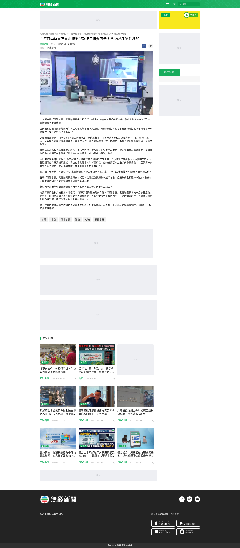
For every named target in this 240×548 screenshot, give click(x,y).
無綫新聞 (44, 34)
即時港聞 (60, 34)
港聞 (52, 34)
